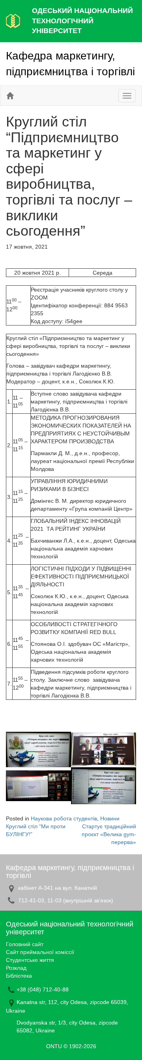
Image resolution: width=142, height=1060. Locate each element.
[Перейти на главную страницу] (9, 96)
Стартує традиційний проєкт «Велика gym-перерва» (109, 834)
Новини (110, 818)
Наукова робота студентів (64, 818)
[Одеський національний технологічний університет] (13, 20)
